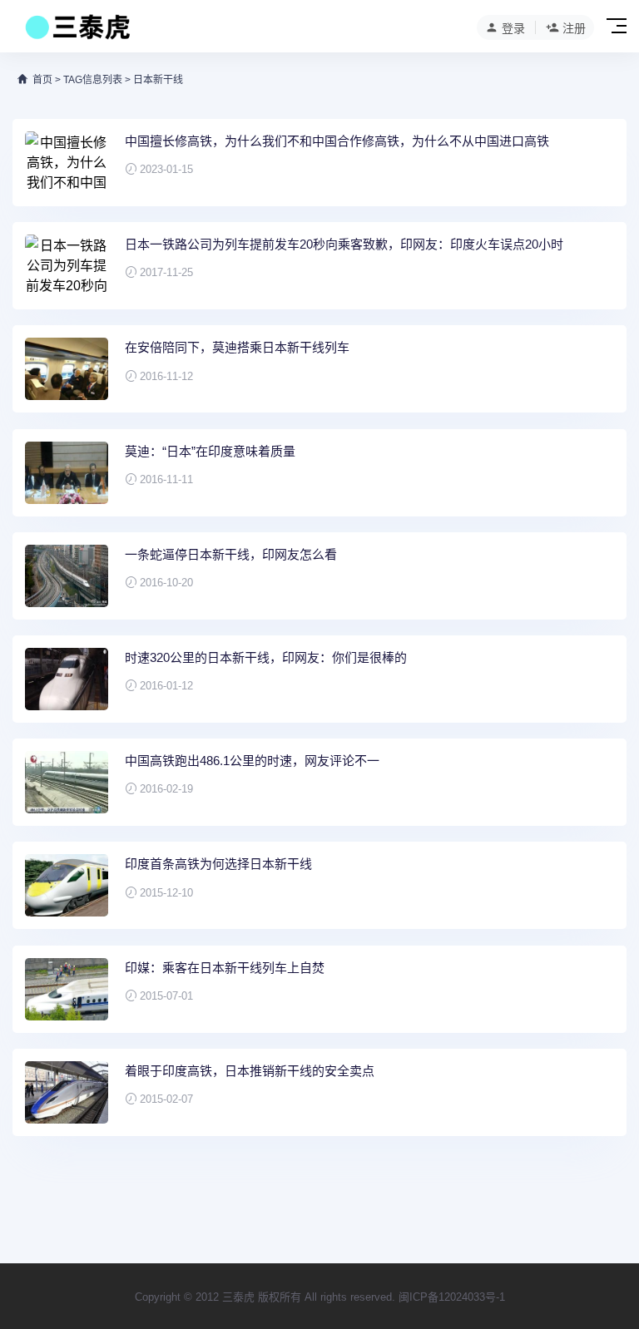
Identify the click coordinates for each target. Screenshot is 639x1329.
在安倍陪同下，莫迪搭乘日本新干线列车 (237, 347)
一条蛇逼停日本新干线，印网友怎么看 (231, 554)
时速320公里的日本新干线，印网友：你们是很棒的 (266, 657)
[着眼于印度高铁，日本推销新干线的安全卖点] (66, 1092)
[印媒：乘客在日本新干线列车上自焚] (66, 989)
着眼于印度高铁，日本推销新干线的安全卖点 (249, 1071)
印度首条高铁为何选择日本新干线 (218, 864)
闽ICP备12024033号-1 (452, 1297)
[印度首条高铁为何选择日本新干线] (66, 885)
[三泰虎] (76, 31)
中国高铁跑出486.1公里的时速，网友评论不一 (252, 760)
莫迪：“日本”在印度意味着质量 (210, 451)
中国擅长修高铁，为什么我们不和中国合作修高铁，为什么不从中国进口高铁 (337, 141)
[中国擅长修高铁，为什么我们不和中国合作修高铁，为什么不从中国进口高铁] (66, 162)
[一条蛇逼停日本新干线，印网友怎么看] (66, 576)
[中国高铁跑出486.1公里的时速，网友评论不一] (66, 782)
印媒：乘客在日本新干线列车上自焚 (224, 968)
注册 (574, 28)
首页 (42, 80)
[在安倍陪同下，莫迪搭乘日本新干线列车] (66, 369)
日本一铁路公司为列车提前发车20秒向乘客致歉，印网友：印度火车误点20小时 (344, 244)
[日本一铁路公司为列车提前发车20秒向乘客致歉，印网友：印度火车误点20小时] (66, 266)
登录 (513, 28)
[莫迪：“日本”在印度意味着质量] (66, 473)
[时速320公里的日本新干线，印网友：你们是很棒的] (66, 679)
